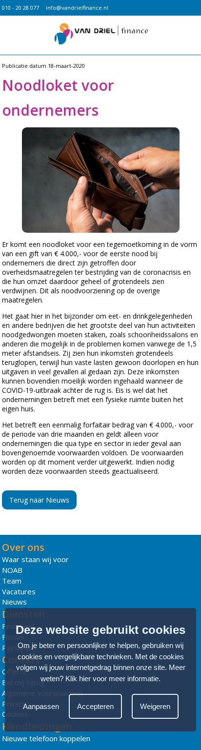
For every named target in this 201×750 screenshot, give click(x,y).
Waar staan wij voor (35, 559)
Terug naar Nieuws (39, 500)
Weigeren (155, 706)
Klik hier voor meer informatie (112, 678)
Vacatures (19, 591)
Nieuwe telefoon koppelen (46, 738)
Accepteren (95, 706)
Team (11, 581)
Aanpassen (41, 706)
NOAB (12, 570)
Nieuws (14, 602)
